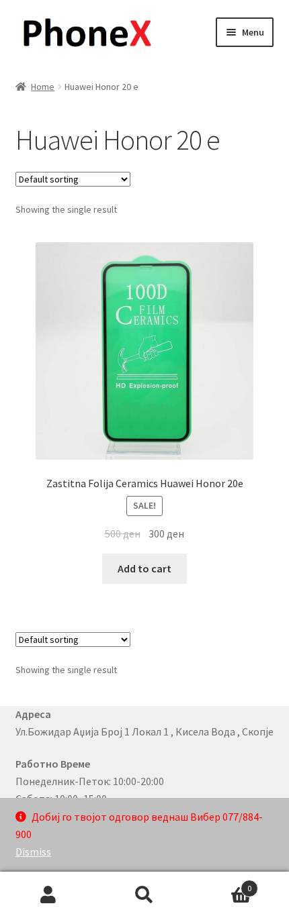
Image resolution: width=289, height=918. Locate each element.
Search (144, 895)
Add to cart (144, 568)
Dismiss (33, 851)
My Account (48, 895)
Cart (222, 883)
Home (42, 87)
